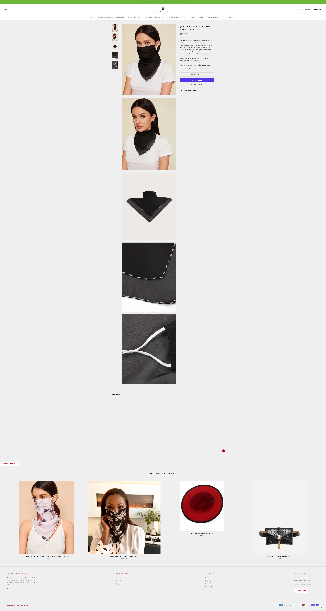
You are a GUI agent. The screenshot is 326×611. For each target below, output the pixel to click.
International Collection (111, 17)
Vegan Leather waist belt (279, 556)
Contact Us (119, 581)
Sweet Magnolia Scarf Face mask (124, 556)
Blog (117, 584)
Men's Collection (215, 17)
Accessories (197, 17)
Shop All (232, 17)
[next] (321, 518)
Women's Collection (177, 17)
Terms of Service (210, 587)
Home (92, 17)
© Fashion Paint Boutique (18, 605)
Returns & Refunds (211, 578)
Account (299, 10)
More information (189, 90)
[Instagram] (11, 588)
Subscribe (301, 590)
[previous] (5, 518)
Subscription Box (154, 17)
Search (308, 10)
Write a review (9, 464)
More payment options (197, 84)
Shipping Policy (210, 581)
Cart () (318, 10)
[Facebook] (7, 588)
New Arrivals (135, 17)
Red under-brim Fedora (202, 533)
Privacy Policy (209, 584)
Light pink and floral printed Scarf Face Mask (46, 556)
